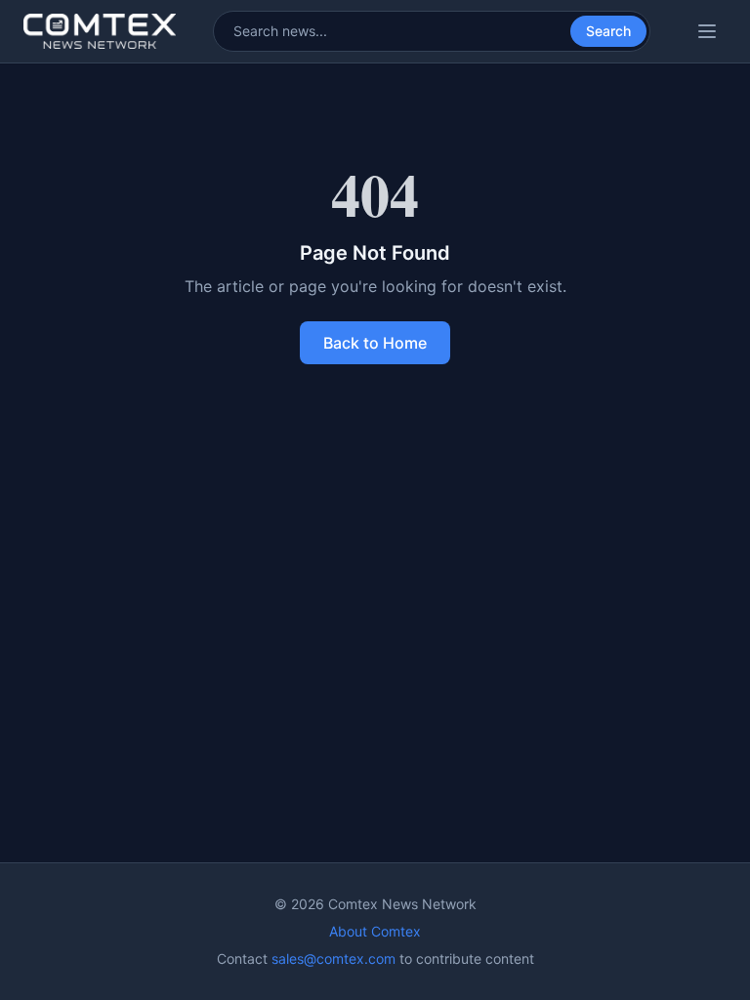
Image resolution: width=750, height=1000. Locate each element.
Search (608, 30)
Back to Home (375, 343)
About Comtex (375, 931)
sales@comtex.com (333, 958)
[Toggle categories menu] (707, 31)
